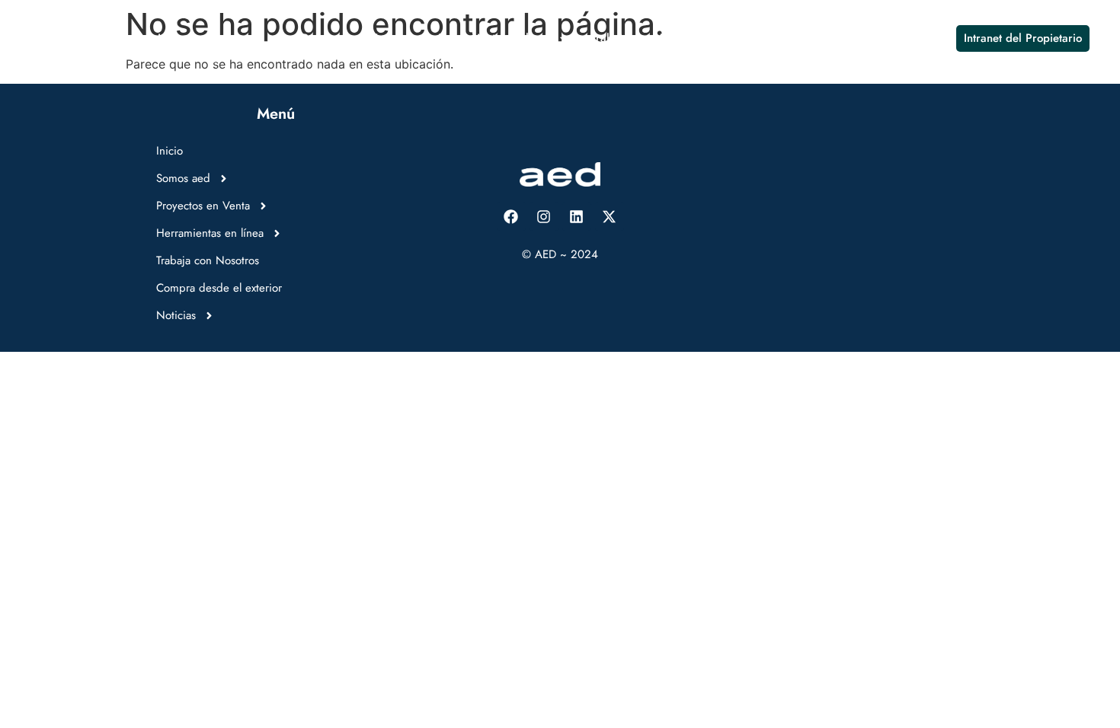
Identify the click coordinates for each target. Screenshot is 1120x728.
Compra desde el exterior (784, 38)
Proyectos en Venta (350, 38)
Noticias (891, 38)
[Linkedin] (576, 216)
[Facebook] (511, 216)
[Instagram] (544, 216)
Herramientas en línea (494, 38)
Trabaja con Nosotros (644, 38)
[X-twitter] (609, 216)
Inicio (171, 38)
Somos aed (233, 38)
